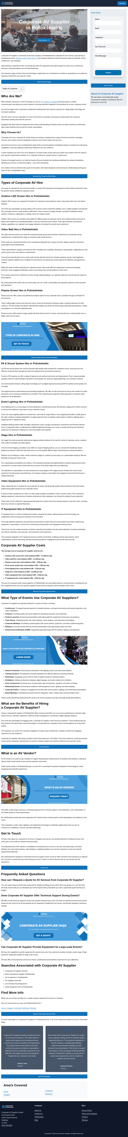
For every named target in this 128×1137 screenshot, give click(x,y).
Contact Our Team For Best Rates (44, 176)
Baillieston (26, 1008)
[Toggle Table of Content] (20, 89)
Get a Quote (43, 40)
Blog (36, 1120)
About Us (38, 1110)
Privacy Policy (87, 1110)
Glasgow (10, 1008)
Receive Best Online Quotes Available (44, 357)
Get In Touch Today (44, 82)
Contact (122, 3)
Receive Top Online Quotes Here (44, 591)
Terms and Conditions (89, 1114)
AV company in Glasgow (49, 102)
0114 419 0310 (7, 1125)
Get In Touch (108, 85)
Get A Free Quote (44, 1076)
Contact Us (44, 867)
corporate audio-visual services (26, 58)
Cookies (85, 1117)
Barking (33, 1008)
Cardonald (17, 1008)
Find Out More (44, 747)
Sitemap (85, 1120)
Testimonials (39, 1117)
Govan (3, 1008)
